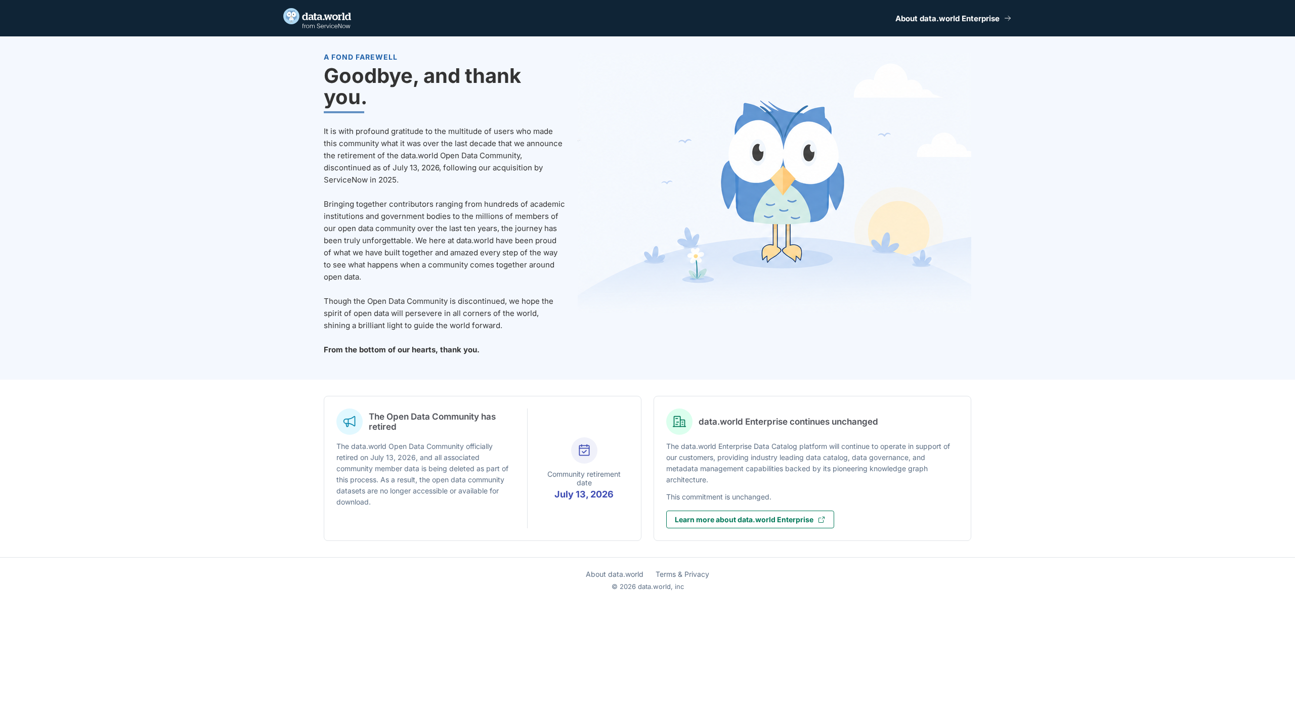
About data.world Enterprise (947, 18)
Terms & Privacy (682, 574)
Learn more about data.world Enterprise (744, 519)
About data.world (614, 574)
